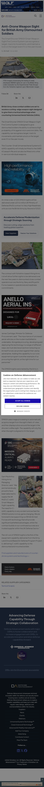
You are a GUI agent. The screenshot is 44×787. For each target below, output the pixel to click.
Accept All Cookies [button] (22, 401)
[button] (22, 411)
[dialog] (22, 393)
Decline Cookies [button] (22, 406)
